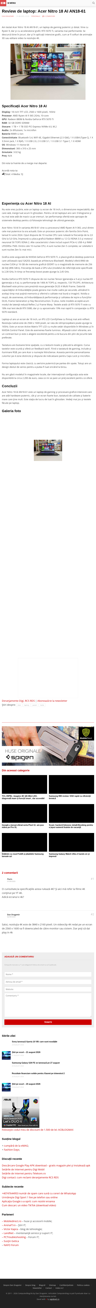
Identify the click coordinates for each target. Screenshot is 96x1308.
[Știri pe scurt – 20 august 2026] (6, 1085)
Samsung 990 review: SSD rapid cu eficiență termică (70, 797)
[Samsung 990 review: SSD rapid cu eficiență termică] (71, 786)
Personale (35, 16)
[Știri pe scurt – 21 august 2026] (6, 1053)
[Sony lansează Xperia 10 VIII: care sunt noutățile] (6, 1042)
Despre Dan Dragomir (12, 1285)
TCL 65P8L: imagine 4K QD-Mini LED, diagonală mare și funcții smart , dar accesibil (23, 797)
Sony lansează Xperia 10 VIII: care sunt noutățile (34, 1042)
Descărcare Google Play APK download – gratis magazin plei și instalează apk (46, 1165)
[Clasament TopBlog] (48, 1257)
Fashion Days (11, 1149)
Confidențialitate (66, 1285)
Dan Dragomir (13, 914)
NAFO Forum (11, 1245)
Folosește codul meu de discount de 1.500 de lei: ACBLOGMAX (38, 1129)
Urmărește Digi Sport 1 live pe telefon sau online (30, 1197)
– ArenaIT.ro (9, 1225)
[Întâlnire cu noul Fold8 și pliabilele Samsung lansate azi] (24, 844)
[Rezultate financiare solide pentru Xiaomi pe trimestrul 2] (6, 1074)
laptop (26, 705)
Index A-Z (59, 1288)
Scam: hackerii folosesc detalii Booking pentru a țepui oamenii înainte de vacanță (71, 826)
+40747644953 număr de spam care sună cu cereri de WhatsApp (39, 1193)
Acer (19, 705)
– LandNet (8, 1233)
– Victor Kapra (10, 1229)
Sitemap (52, 1285)
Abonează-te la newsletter (52, 700)
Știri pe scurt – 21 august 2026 (26, 1052)
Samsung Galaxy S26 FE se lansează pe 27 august (36, 1063)
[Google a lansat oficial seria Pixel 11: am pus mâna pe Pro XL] (24, 815)
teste (42, 705)
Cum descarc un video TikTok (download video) (29, 1205)
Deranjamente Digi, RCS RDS (18, 700)
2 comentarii (49, 16)
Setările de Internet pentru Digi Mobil (23, 1169)
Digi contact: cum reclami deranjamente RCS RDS (30, 1177)
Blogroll (42, 1285)
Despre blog (30, 1285)
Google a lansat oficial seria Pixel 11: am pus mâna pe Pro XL (23, 826)
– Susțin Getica (10, 1241)
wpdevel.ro (54, 1299)
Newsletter (37, 1288)
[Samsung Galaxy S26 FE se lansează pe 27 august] (6, 1063)
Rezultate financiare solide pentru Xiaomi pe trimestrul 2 (38, 1073)
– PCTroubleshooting (14, 1237)
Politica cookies (83, 1285)
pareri (34, 705)
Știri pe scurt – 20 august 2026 (26, 1084)
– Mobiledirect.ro (11, 1221)
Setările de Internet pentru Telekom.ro (24, 1173)
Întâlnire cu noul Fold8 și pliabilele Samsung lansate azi (23, 855)
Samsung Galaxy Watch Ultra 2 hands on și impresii (69, 855)
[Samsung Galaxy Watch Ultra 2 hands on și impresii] (71, 844)
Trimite (48, 1022)
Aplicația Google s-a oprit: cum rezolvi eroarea (28, 1201)
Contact (49, 1288)
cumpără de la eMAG (16, 1145)
